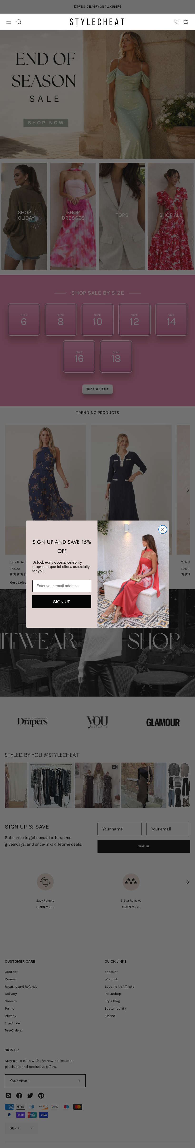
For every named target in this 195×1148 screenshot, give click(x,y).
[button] (19, 22)
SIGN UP (62, 601)
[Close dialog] (163, 529)
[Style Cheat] (97, 21)
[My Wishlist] (177, 21)
